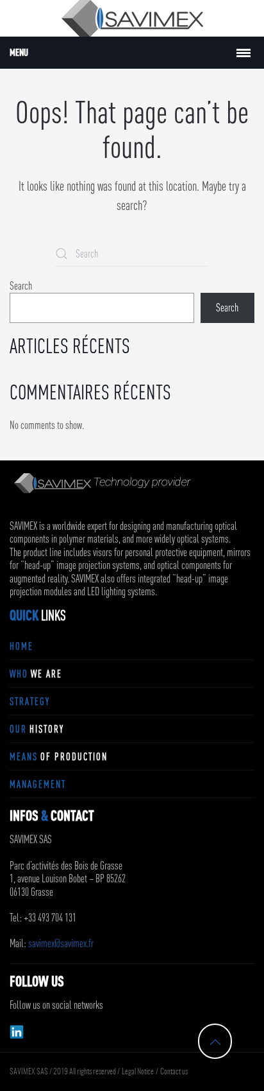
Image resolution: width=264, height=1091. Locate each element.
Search (21, 285)
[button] (215, 1042)
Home (21, 646)
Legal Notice (138, 1072)
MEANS (59, 756)
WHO (36, 673)
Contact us (174, 1072)
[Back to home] (132, 18)
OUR (37, 729)
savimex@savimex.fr (61, 943)
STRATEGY (30, 701)
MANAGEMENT (38, 784)
